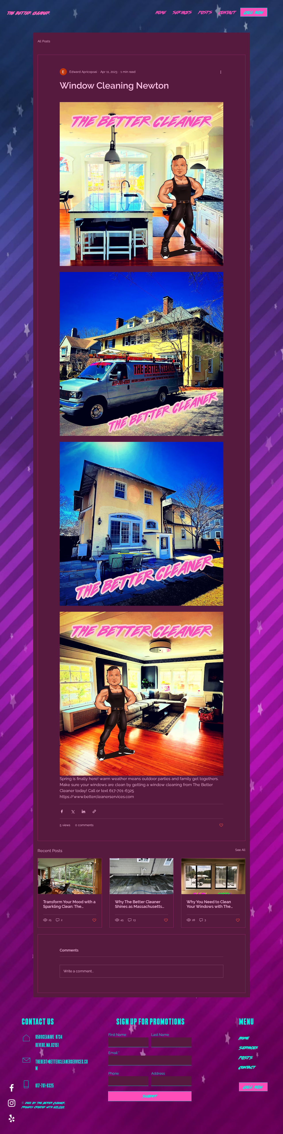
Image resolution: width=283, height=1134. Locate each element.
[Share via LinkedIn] (83, 811)
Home (244, 1038)
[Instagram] (12, 1103)
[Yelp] (12, 1118)
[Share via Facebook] (62, 811)
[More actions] (220, 71)
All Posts (44, 41)
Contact (247, 1067)
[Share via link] (94, 811)
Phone (113, 1073)
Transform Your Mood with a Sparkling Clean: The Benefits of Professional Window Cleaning (69, 904)
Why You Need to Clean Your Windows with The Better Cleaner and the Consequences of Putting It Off (212, 904)
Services (248, 1047)
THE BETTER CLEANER (28, 12)
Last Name (160, 1035)
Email (112, 1053)
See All (240, 850)
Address (158, 1073)
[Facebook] (12, 1088)
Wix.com (59, 1107)
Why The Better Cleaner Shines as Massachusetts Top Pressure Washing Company (138, 904)
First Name (117, 1035)
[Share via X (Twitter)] (73, 811)
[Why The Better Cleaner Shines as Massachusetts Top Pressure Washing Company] (142, 876)
